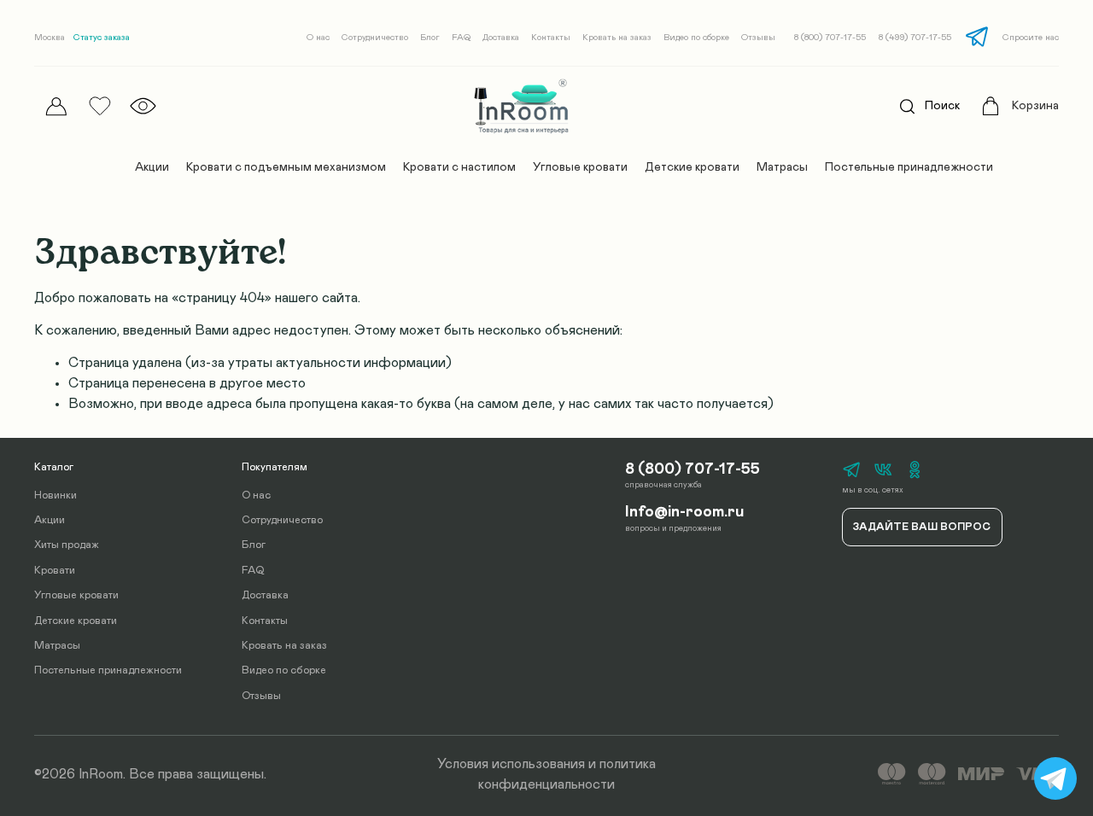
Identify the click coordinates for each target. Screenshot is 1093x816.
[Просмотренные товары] (143, 105)
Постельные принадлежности (909, 167)
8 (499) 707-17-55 (915, 37)
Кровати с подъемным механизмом (286, 167)
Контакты (550, 37)
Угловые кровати (580, 167)
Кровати (54, 570)
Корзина (1035, 106)
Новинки (55, 495)
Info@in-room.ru (684, 512)
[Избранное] (99, 106)
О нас (318, 37)
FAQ (461, 37)
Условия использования (511, 764)
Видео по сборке (696, 37)
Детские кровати (692, 167)
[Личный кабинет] (56, 106)
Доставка (500, 37)
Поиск (942, 106)
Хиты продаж (66, 545)
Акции (152, 167)
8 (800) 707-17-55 (830, 37)
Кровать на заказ (617, 37)
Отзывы (758, 37)
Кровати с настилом (459, 167)
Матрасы (782, 167)
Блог (430, 37)
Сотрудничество (375, 37)
